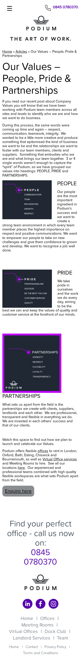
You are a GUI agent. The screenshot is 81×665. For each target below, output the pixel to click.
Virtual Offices (23, 631)
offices (43, 450)
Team (62, 637)
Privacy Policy (55, 647)
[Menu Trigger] (9, 8)
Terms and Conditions (40, 653)
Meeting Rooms (37, 624)
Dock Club (55, 631)
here (21, 467)
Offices (47, 618)
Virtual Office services (59, 459)
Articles (21, 51)
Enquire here (18, 491)
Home (7, 51)
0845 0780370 (65, 7)
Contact (32, 647)
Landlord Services (31, 637)
